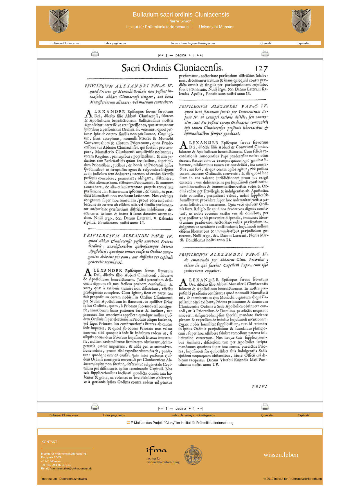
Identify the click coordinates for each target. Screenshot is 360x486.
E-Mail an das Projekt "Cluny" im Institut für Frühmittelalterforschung (182, 423)
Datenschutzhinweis (73, 478)
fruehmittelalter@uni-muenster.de (71, 468)
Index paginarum (115, 43)
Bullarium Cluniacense (65, 43)
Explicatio (303, 43)
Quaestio (266, 43)
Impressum (49, 478)
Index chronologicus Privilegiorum (193, 43)
